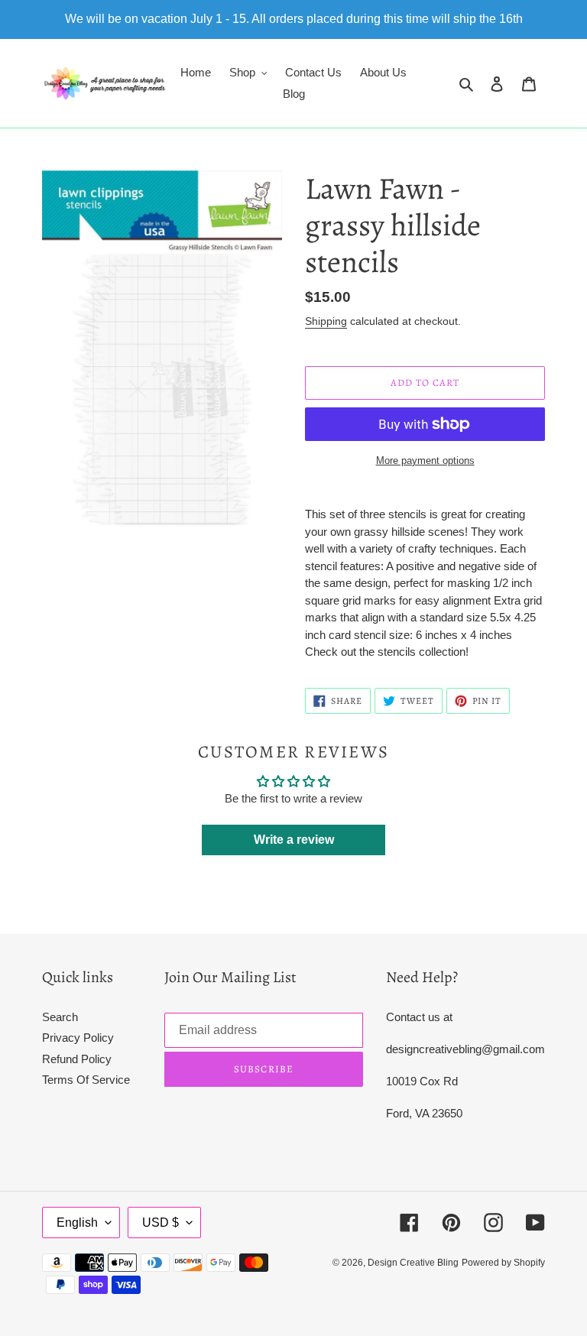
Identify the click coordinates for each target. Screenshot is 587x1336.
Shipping (326, 321)
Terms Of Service (86, 1079)
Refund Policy (77, 1058)
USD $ (160, 1222)
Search (60, 1016)
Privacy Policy (78, 1037)
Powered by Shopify (503, 1262)
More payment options (425, 460)
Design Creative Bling (413, 1262)
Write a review (294, 839)
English (77, 1222)
